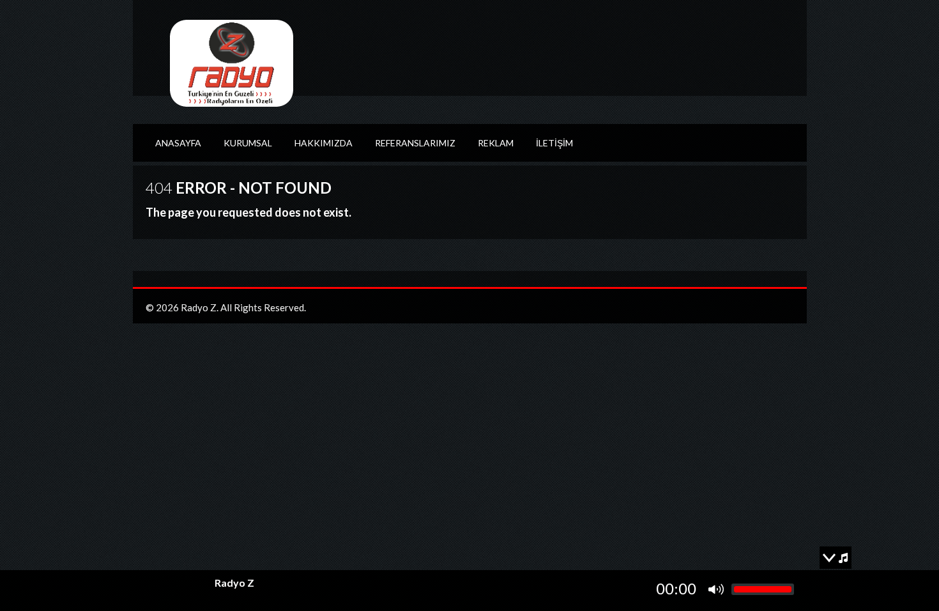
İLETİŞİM (554, 142)
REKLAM (496, 142)
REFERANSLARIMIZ (415, 142)
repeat (155, 589)
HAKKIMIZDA (323, 142)
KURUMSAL (248, 142)
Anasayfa (178, 142)
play (174, 589)
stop (192, 589)
